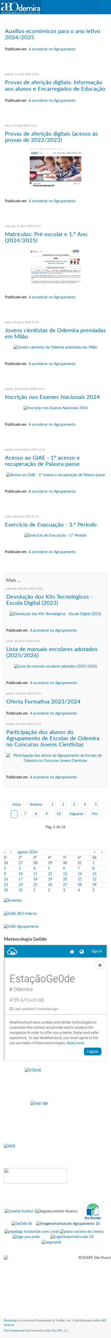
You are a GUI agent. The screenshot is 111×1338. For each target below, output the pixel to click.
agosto (23, 852)
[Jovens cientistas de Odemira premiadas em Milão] (55, 347)
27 (65, 885)
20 (65, 879)
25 (35, 885)
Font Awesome (14, 1330)
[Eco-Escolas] (92, 1211)
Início (16, 805)
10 (59, 814)
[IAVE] (55, 1152)
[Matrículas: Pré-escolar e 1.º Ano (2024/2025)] (55, 266)
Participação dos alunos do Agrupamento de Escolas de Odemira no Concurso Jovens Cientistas (52, 738)
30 (6, 890)
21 (80, 879)
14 (80, 874)
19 (50, 879)
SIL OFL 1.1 (60, 1330)
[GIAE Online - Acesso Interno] (20, 913)
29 (94, 885)
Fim (95, 814)
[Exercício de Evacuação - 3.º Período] (56, 535)
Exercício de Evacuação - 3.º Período (51, 525)
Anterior (36, 805)
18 (35, 879)
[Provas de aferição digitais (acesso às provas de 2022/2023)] (55, 167)
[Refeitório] (13, 900)
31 (21, 890)
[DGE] (55, 1118)
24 (21, 885)
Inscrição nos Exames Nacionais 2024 (52, 397)
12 (50, 874)
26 (50, 885)
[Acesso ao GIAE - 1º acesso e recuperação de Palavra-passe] (55, 475)
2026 (33, 852)
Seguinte (76, 814)
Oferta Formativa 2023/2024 (43, 702)
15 (94, 874)
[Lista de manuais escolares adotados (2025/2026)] (55, 666)
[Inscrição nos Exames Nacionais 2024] (55, 408)
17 (21, 879)
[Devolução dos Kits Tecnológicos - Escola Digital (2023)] (55, 614)
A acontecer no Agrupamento (52, 49)
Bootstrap (10, 1320)
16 (6, 879)
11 (35, 874)
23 (6, 885)
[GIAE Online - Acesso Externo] (21, 927)
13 (65, 874)
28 (80, 885)
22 (94, 879)
